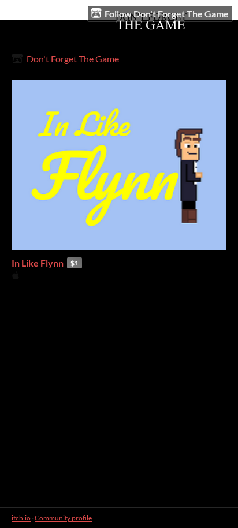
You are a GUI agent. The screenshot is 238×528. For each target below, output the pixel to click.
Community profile (63, 518)
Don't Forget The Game (73, 58)
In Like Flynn (38, 262)
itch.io (21, 518)
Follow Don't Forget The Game (167, 13)
